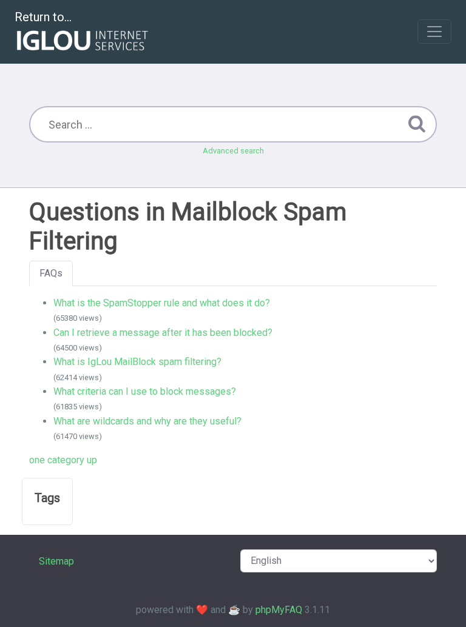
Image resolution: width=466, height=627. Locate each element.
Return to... (43, 17)
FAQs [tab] (50, 273)
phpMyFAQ (278, 609)
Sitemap (56, 561)
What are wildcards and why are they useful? (147, 421)
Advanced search (233, 150)
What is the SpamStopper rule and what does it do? (161, 303)
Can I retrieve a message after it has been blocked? (162, 332)
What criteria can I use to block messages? (144, 391)
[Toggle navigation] (434, 31)
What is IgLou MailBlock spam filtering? (137, 361)
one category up (63, 460)
